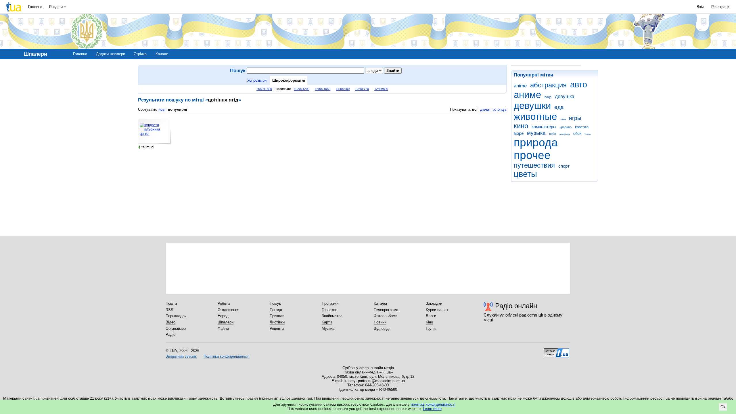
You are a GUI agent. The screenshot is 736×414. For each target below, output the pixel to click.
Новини (380, 322)
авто (578, 84)
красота (582, 127)
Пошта (171, 303)
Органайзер (176, 328)
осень (588, 134)
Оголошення (228, 310)
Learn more (432, 409)
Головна (35, 7)
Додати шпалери (110, 54)
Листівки (277, 322)
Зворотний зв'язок (181, 356)
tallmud (147, 147)
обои (577, 133)
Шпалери (225, 322)
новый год (564, 134)
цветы (525, 174)
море (519, 133)
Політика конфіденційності (227, 356)
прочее (532, 155)
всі (475, 109)
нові (161, 109)
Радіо (170, 334)
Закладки (434, 303)
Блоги (431, 316)
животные (535, 116)
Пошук (275, 303)
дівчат (485, 109)
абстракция (548, 85)
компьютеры (544, 126)
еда (559, 107)
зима (563, 119)
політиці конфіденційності (433, 404)
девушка (564, 96)
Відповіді (382, 328)
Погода (276, 310)
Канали (162, 54)
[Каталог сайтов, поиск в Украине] (556, 350)
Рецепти (277, 328)
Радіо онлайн (516, 306)
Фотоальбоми (385, 316)
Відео (170, 322)
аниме (527, 94)
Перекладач (176, 316)
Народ (223, 316)
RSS (169, 310)
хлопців (500, 109)
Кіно (429, 322)
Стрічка (140, 54)
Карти (327, 322)
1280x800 (381, 89)
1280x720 (362, 89)
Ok (722, 407)
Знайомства (332, 316)
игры (575, 118)
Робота (224, 303)
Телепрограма (386, 310)
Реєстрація (720, 7)
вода (548, 97)
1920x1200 (301, 89)
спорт (564, 166)
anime (520, 86)
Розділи (56, 7)
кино (521, 126)
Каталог (381, 303)
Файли (223, 328)
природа (536, 142)
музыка (536, 133)
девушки (532, 105)
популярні (177, 109)
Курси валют (437, 310)
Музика (328, 328)
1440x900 (343, 89)
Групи (431, 328)
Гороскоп (329, 310)
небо (552, 133)
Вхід (700, 7)
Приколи (277, 316)
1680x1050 (322, 89)
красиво (566, 127)
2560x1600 (264, 89)
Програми (330, 303)
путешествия (534, 165)
